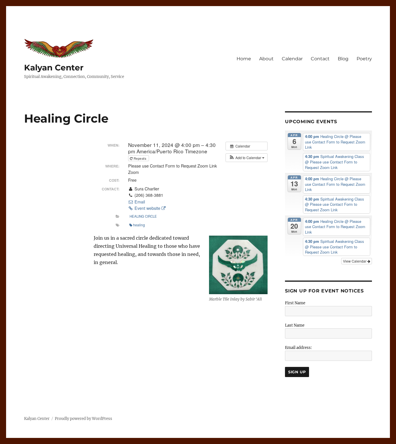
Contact (320, 58)
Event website (147, 208)
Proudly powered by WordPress (83, 418)
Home (244, 58)
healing (139, 224)
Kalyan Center (53, 67)
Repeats (140, 158)
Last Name (294, 325)
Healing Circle (143, 216)
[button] (246, 158)
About (266, 58)
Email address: (298, 347)
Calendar (292, 58)
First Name (295, 303)
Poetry (364, 58)
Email (139, 202)
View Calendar (355, 261)
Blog (343, 58)
